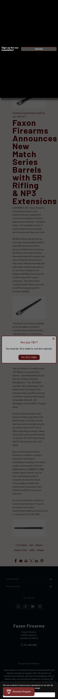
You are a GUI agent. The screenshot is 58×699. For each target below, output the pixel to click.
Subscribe (39, 49)
